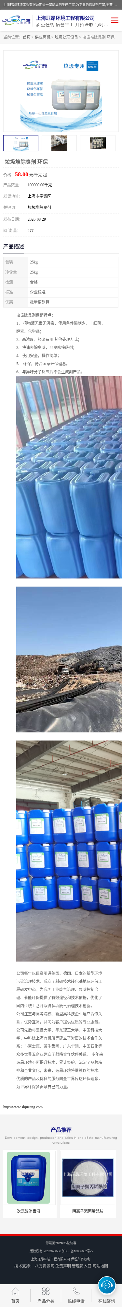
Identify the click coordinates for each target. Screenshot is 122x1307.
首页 (27, 37)
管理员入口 (81, 1266)
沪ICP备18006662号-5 (77, 1251)
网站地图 (100, 1266)
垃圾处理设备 (66, 37)
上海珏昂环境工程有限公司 (50, 1259)
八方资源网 (44, 1266)
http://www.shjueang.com (23, 1107)
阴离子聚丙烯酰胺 (31, 1211)
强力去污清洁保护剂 (90, 1211)
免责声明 (63, 1266)
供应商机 (42, 37)
